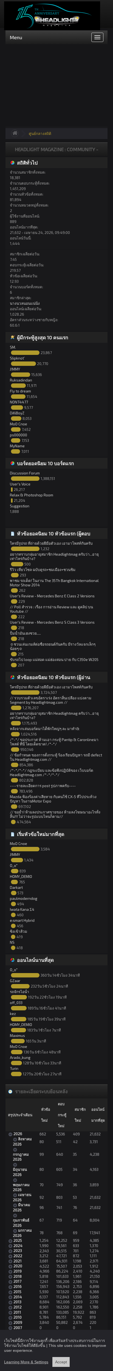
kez (13, 1013)
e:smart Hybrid (22, 920)
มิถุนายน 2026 (20, 1172)
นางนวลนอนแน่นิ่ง (25, 303)
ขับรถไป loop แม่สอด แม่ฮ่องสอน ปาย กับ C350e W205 (54, 659)
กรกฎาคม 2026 (21, 1156)
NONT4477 (19, 402)
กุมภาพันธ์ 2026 (21, 1222)
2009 (17, 1322)
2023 (17, 1250)
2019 (17, 1271)
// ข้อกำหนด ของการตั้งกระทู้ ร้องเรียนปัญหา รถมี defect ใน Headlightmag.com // (56, 757)
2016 (17, 1286)
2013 (17, 1301)
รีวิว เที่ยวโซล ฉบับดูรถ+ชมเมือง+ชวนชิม (42, 569)
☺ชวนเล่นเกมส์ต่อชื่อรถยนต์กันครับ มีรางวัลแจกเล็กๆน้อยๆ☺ (52, 646)
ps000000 (18, 434)
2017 (17, 1281)
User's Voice (20, 484)
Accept (61, 1362)
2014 (17, 1296)
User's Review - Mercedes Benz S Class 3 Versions (52, 622)
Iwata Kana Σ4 (22, 909)
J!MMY (15, 369)
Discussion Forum (25, 473)
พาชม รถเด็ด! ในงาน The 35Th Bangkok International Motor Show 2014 (54, 582)
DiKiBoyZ (17, 413)
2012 (17, 1307)
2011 (17, 1312)
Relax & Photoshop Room (31, 495)
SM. (13, 347)
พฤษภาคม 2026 (21, 1187)
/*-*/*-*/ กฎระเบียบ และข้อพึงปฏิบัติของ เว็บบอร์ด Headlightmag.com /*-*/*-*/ (51, 772)
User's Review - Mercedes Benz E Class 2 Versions (52, 595)
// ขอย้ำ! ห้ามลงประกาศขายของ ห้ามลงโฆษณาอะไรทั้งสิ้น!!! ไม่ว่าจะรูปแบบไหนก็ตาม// (55, 814)
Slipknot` (17, 358)
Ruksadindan (21, 380)
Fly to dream (20, 391)
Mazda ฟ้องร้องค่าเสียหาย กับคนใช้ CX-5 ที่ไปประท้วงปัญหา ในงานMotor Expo (53, 798)
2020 (17, 1265)
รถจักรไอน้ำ (19, 991)
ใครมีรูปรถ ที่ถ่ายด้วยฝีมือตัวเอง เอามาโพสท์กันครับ (51, 543)
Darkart (16, 887)
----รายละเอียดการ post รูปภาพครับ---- (43, 785)
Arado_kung (20, 1057)
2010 (17, 1317)
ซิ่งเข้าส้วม (18, 931)
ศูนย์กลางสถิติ (40, 133)
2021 (17, 1261)
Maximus (17, 1035)
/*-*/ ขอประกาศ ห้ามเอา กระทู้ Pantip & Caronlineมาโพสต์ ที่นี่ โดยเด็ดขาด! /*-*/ (54, 741)
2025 (17, 1240)
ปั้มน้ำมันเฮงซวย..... (25, 633)
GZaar (15, 980)
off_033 (16, 1002)
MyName (17, 445)
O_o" (14, 865)
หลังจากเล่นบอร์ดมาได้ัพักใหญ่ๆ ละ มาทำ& (45, 728)
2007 (17, 1327)
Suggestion (19, 506)
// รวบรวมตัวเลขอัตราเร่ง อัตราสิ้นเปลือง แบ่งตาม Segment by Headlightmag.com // (50, 700)
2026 (17, 1133)
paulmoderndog (23, 898)
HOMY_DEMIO (21, 876)
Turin (14, 1068)
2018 (17, 1276)
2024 (17, 1245)
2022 (17, 1255)
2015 (17, 1291)
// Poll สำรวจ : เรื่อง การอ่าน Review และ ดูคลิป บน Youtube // (51, 609)
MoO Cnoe (18, 424)
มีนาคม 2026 (21, 1207)
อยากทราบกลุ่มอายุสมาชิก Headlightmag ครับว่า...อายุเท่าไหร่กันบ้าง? (54, 556)
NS (12, 942)
